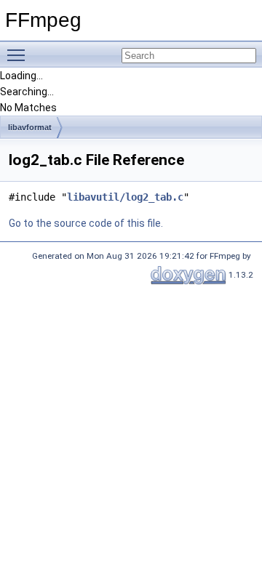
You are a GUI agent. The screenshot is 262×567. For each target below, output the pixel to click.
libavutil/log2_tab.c (125, 197)
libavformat (30, 127)
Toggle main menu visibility (19, 54)
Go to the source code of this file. (86, 223)
